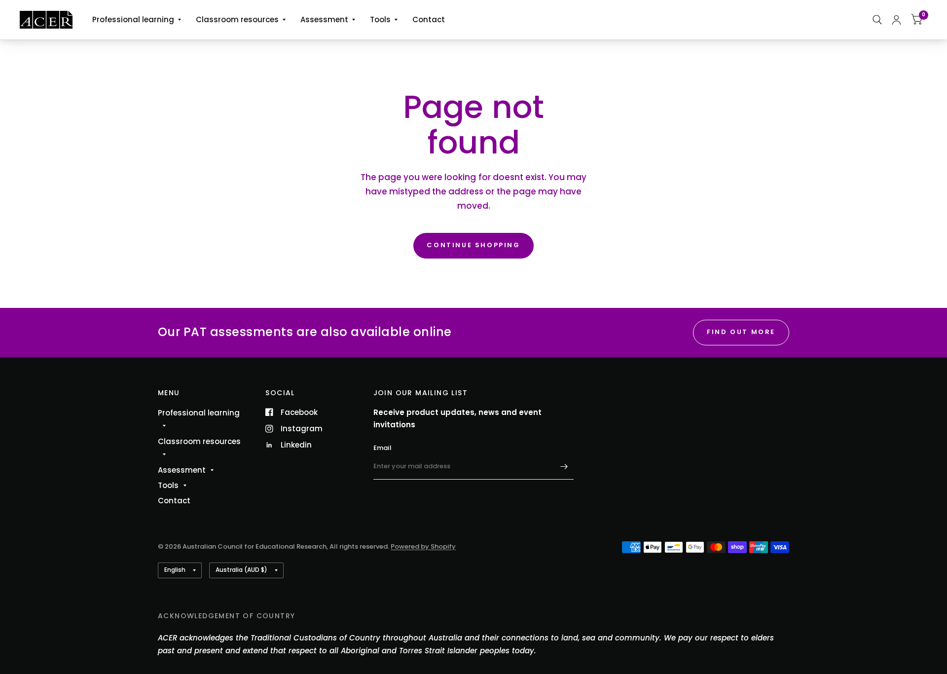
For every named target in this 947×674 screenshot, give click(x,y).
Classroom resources (237, 19)
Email (382, 447)
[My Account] (896, 19)
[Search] (877, 19)
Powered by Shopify (423, 546)
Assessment (324, 19)
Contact (428, 19)
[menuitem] (136, 19)
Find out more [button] (741, 332)
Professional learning (133, 19)
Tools (380, 19)
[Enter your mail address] (564, 467)
